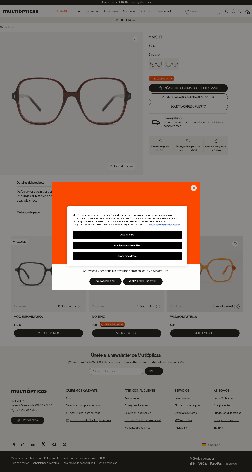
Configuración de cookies (127, 245)
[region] (127, 236)
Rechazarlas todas (127, 256)
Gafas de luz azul (142, 281)
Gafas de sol (105, 281)
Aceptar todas (127, 235)
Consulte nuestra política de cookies (163, 225)
